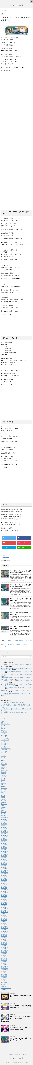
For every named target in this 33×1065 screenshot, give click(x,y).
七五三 (3, 757)
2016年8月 (4, 953)
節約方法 (3, 807)
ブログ (3, 754)
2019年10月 (4, 892)
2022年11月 (4, 833)
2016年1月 (4, 964)
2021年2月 (4, 867)
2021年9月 (4, 856)
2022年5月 (4, 843)
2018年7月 (4, 916)
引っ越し (3, 778)
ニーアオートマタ (6, 749)
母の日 (3, 796)
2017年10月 (4, 931)
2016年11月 (4, 948)
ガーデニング (5, 740)
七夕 (2, 759)
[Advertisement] (16, 140)
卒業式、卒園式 (5, 770)
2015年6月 (4, 976)
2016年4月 (4, 960)
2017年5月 (4, 939)
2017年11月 (4, 929)
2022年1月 (4, 849)
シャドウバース (5, 748)
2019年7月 (4, 897)
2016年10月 (4, 950)
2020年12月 (4, 870)
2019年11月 (4, 891)
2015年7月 (4, 974)
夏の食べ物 (4, 775)
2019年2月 (4, 905)
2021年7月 (4, 859)
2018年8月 (4, 915)
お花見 (3, 730)
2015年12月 (4, 966)
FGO (2, 722)
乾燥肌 (3, 760)
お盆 (2, 727)
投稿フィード (5, 986)
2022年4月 (4, 844)
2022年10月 (4, 835)
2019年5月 (4, 900)
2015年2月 (4, 982)
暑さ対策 (3, 789)
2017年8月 (4, 934)
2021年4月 (4, 864)
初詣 (2, 768)
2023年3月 (4, 827)
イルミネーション (6, 736)
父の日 (3, 799)
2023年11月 (4, 819)
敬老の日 (3, 783)
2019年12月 (4, 889)
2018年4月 (4, 921)
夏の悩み (3, 772)
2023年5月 (4, 824)
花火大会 (3, 812)
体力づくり (4, 764)
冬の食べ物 (4, 767)
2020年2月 (4, 886)
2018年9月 (4, 913)
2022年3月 (4, 846)
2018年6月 (4, 918)
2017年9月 (4, 932)
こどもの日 (4, 732)
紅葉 (2, 808)
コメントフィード (6, 988)
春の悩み (3, 786)
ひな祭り (3, 733)
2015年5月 (4, 977)
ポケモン (3, 756)
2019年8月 (4, 896)
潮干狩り (3, 797)
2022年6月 (4, 841)
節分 (2, 805)
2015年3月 (4, 980)
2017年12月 (4, 928)
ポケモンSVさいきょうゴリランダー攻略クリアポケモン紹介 (20, 1017)
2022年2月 (4, 848)
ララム (4, 557)
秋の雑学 (3, 802)
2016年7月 (4, 955)
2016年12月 (4, 947)
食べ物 (3, 813)
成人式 (3, 781)
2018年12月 (4, 908)
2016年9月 (4, 952)
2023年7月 (4, 820)
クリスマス (4, 743)
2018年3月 (4, 923)
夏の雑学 (3, 773)
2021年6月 (4, 860)
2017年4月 (4, 940)
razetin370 (9, 560)
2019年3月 (4, 904)
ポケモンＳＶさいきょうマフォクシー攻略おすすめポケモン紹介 (20, 1028)
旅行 (2, 784)
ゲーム (3, 746)
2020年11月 (4, 872)
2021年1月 (4, 868)
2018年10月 (4, 912)
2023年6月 (4, 822)
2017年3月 (4, 942)
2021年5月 (4, 862)
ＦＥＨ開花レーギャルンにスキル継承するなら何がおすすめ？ (20, 571)
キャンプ (3, 741)
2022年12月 (4, 832)
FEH (4, 555)
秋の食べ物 (4, 804)
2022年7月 (4, 840)
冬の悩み (3, 765)
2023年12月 (4, 817)
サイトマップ (18, 1054)
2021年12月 (4, 851)
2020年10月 (4, 873)
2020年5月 (4, 881)
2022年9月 (4, 836)
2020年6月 (4, 880)
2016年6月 (4, 956)
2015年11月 (4, 968)
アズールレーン (5, 735)
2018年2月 (4, 924)
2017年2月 (4, 944)
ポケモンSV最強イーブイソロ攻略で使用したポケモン (16, 704)
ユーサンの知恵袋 (16, 5)
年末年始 (3, 776)
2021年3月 (4, 865)
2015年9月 (4, 971)
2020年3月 (4, 884)
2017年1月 (4, 945)
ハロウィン (4, 751)
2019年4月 (4, 902)
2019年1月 (4, 907)
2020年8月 (4, 876)
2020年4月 (4, 883)
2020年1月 (4, 888)
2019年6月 (4, 899)
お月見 (3, 725)
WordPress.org (5, 989)
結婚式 (3, 810)
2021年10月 (4, 854)
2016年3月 (4, 961)
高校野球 (3, 815)
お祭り (3, 728)
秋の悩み (3, 800)
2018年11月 (4, 910)
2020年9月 (4, 875)
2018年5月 (4, 920)
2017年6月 (4, 937)
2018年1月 (4, 926)
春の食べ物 (4, 788)
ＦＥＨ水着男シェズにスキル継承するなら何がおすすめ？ (20, 1039)
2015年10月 (4, 969)
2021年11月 (4, 852)
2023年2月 (4, 828)
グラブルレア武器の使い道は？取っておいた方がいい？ (16, 687)
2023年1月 (4, 830)
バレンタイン (5, 752)
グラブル (3, 744)
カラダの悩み (5, 738)
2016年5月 (4, 958)
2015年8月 (4, 972)
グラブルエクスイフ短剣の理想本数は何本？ (13, 702)
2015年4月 (4, 979)
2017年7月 (4, 936)
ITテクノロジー (5, 724)
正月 (2, 794)
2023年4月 (4, 825)
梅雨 (2, 792)
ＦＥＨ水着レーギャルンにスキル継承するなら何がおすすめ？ (20, 585)
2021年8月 (4, 857)
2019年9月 (4, 894)
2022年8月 (4, 838)
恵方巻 (3, 780)
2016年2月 (4, 963)
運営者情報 (25, 1054)
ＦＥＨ (7, 557)
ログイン (3, 984)
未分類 (3, 791)
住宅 (2, 762)
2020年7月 (4, 878)
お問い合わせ (10, 1054)
